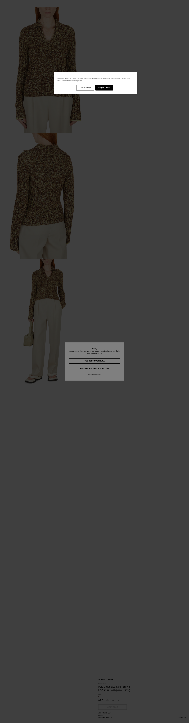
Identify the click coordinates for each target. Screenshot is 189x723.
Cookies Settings (85, 88)
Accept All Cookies (104, 88)
